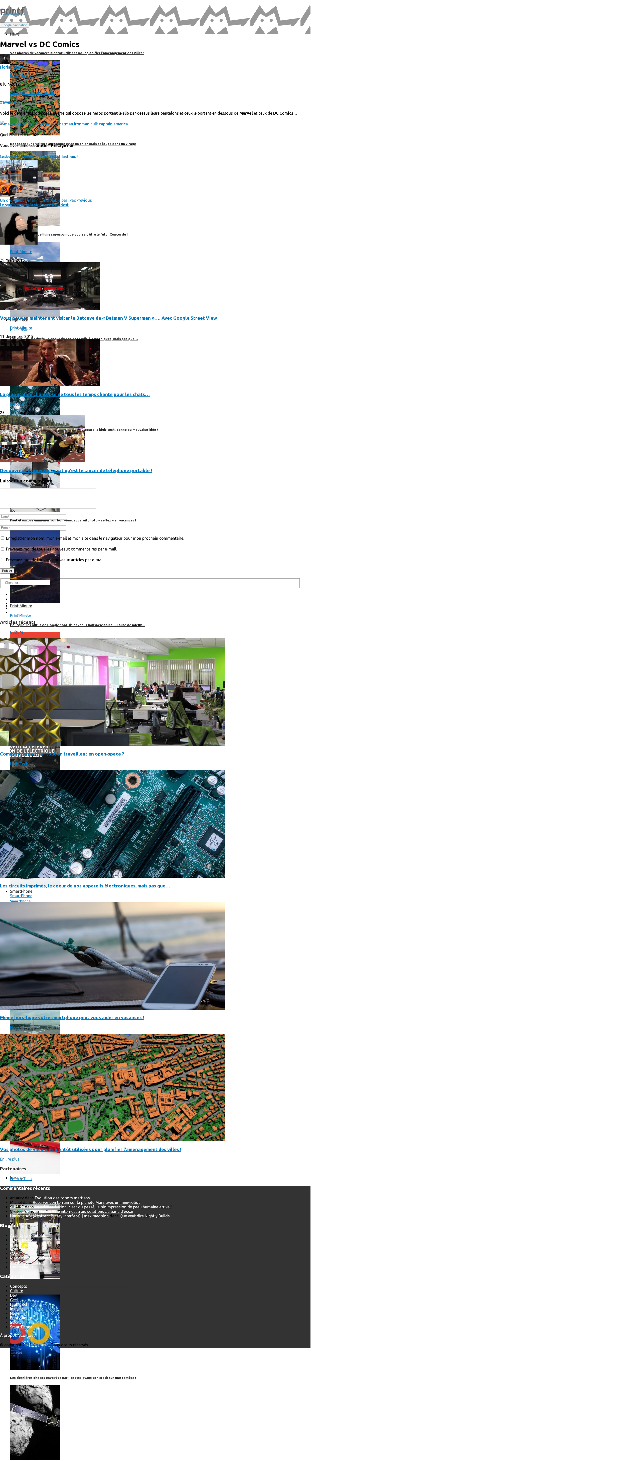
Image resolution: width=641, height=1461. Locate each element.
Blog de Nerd (22, 1240)
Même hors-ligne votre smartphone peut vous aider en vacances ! (72, 1017)
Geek (14, 1253)
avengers (18, 92)
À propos (8, 1335)
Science (17, 1322)
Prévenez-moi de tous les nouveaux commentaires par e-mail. (61, 549)
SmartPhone (21, 895)
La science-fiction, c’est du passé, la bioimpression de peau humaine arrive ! (103, 1207)
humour (47, 92)
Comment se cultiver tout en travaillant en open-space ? (62, 754)
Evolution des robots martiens (62, 1198)
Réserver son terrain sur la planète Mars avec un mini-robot (86, 1202)
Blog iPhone (21, 1244)
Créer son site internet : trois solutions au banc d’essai (84, 1211)
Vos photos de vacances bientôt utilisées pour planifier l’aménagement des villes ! (90, 1149)
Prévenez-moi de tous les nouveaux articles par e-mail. (55, 560)
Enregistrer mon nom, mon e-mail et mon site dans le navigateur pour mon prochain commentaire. (95, 538)
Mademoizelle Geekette (31, 1258)
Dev (13, 1295)
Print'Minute (21, 75)
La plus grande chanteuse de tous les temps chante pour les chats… (75, 394)
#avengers (9, 102)
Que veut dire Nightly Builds (145, 1216)
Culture (16, 632)
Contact (27, 1335)
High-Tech (19, 764)
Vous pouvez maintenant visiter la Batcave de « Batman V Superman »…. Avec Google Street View (108, 318)
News (15, 1027)
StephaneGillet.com (27, 1262)
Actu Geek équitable (28, 1235)
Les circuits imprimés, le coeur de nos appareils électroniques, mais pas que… (85, 885)
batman (33, 92)
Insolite (16, 404)
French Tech (21, 1178)
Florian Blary (11, 67)
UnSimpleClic (22, 1267)
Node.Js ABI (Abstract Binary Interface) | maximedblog (59, 1216)
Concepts (18, 1286)
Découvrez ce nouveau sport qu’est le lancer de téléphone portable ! (76, 470)
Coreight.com (22, 1249)
